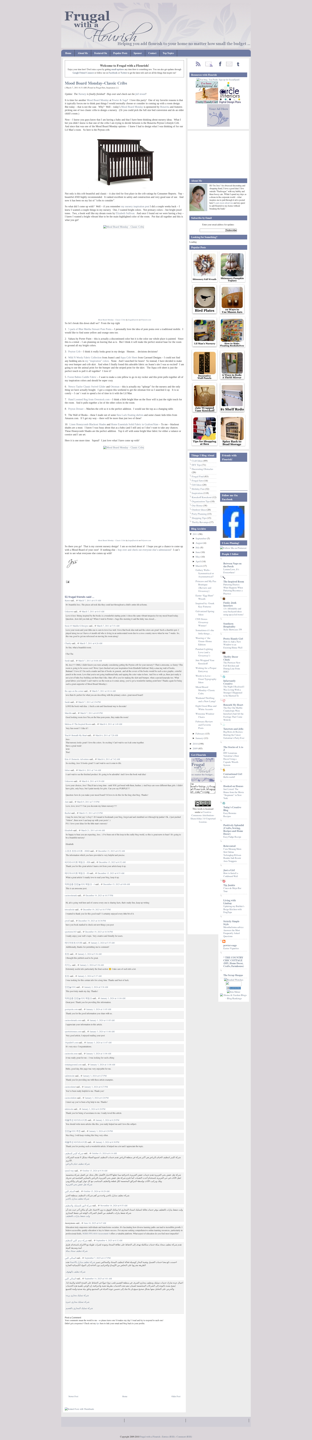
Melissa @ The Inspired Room (78, 724)
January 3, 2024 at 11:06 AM (102, 1031)
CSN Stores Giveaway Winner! (202, 622)
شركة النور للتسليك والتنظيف (78, 1205)
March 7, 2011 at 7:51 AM (108, 625)
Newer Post (73, 1396)
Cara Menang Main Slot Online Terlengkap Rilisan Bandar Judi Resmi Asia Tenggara (232, 855)
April (199, 561)
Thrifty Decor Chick (230, 658)
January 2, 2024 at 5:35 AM (102, 942)
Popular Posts (120, 53)
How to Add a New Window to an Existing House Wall (232, 644)
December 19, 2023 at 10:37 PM (99, 895)
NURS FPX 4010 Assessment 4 (96, 1233)
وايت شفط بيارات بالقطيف (78, 1216)
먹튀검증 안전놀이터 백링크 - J (80, 884)
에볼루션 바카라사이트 (76, 1120)
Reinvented (229, 846)
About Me (83, 53)
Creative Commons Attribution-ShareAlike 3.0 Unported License (203, 816)
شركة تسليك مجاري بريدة (77, 1295)
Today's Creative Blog (232, 808)
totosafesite (69, 909)
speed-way (69, 1170)
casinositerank (71, 895)
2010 (195, 743)
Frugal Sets (100, 87)
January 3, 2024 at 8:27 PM (95, 1075)
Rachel (68, 813)
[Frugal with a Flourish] (233, 537)
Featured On (100, 53)
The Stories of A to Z (233, 748)
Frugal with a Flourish (150, 1436)
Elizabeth (69, 830)
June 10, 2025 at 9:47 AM (95, 1223)
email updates (117, 69)
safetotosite (69, 1075)
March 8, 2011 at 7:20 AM (107, 735)
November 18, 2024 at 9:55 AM (113, 1205)
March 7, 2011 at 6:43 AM (93, 611)
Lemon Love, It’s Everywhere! (231, 571)
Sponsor (138, 53)
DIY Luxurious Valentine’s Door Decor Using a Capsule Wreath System (231, 759)
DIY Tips (197, 464)
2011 (195, 534)
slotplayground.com (73, 1064)
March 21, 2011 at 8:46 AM (93, 830)
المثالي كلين (70, 1258)
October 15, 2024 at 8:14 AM (104, 1153)
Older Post (175, 1396)
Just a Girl (229, 870)
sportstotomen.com (73, 1031)
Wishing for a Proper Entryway (206, 669)
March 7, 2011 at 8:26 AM (91, 643)
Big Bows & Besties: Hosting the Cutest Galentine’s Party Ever (233, 734)
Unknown (69, 611)
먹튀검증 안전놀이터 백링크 (78, 998)
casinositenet (70, 1086)
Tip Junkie (229, 885)
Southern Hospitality (229, 625)
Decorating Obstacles (202, 469)
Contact (152, 53)
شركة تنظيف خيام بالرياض (78, 1163)
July (198, 547)
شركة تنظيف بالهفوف (75, 1271)
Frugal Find (198, 476)
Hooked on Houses (233, 786)
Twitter (123, 73)
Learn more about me (223, 202)
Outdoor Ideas (199, 509)
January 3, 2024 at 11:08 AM (98, 1053)
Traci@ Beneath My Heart (76, 735)
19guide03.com (71, 1042)
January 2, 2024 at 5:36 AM (89, 954)
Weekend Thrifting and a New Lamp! (206, 699)
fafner (67, 770)
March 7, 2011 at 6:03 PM (91, 713)
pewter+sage (230, 945)
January (200, 738)
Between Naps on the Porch (232, 565)
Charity (68, 643)
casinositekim (70, 1097)
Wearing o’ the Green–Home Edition (204, 641)
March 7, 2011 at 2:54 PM (89, 702)
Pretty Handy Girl (233, 638)
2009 (195, 748)
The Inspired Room (233, 581)
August (199, 543)
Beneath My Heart (233, 705)
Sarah (67, 660)
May (198, 556)
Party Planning (199, 513)
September (201, 538)
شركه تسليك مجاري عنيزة (77, 1301)
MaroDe (68, 713)
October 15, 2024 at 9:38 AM (95, 1170)
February (200, 733)
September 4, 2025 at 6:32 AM (109, 1240)
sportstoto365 (71, 931)
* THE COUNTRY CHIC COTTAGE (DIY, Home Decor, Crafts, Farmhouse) (233, 962)
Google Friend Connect (83, 73)
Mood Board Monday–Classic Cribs (96, 83)
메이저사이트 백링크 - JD (77, 873)
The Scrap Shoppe (233, 975)
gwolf (67, 920)
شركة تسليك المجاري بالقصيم (79, 1308)
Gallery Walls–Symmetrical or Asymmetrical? (205, 573)
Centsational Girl (232, 774)
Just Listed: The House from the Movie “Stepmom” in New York (233, 793)
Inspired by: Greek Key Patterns (205, 605)
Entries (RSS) (168, 1436)
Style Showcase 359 (232, 629)
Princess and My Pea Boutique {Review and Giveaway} (206, 586)
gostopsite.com (71, 1009)
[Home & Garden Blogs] (233, 988)
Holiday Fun (198, 488)
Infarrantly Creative (229, 682)
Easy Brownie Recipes (229, 814)
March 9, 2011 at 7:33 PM (88, 801)
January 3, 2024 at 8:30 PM (107, 1142)
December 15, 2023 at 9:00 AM (116, 884)
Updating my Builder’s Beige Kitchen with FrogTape (233, 909)
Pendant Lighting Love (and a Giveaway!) (204, 652)
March (199, 565)
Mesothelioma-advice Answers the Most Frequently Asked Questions (233, 931)
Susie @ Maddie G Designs (76, 625)
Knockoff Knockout (202, 497)
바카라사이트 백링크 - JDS (77, 862)
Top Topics (168, 53)
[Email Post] (67, 581)
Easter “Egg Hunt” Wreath (205, 597)
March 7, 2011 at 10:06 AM (90, 660)
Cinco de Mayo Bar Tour (232, 889)
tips (97, 1323)
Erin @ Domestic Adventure (77, 759)
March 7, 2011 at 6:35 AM (90, 600)
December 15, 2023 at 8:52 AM (111, 851)
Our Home (197, 505)
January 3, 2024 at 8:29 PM (107, 1120)
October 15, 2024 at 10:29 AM (96, 1191)
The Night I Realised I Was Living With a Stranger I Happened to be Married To (233, 691)
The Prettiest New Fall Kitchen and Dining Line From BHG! (231, 667)
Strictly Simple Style (231, 923)
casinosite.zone (71, 1053)
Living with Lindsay (229, 902)
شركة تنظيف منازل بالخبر (77, 1198)
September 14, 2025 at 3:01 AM (98, 1278)
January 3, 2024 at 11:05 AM (98, 1009)
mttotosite (69, 1109)
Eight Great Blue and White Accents (206, 707)
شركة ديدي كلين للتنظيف (76, 1240)
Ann (66, 801)
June (198, 552)
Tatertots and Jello (233, 729)
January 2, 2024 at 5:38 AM (96, 987)
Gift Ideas (197, 484)
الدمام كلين (70, 1191)
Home (68, 53)
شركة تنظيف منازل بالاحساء (82, 1262)
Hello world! (229, 777)
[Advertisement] (107, 1386)
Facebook (113, 73)
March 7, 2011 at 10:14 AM (104, 691)
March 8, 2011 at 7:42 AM (109, 759)
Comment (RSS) (184, 1436)
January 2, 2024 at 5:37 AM (89, 976)
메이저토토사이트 (73, 942)
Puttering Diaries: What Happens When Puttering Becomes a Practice (233, 589)
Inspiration (110, 87)
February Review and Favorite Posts (204, 725)
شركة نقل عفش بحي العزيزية (79, 1184)
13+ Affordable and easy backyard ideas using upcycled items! (233, 611)
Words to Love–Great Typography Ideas (206, 679)
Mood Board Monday (98, 100)
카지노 (68, 965)
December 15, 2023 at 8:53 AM (111, 873)
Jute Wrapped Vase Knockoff (205, 662)
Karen (67, 600)
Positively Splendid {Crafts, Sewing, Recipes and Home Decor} (233, 829)
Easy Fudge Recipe (232, 836)
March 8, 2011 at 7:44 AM (90, 770)
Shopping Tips (199, 518)
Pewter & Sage (119, 100)
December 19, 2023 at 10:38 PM (92, 920)
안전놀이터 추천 (73, 1131)
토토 (67, 954)
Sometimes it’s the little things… (205, 632)
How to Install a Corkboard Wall (230, 874)
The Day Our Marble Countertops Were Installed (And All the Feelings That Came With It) (233, 713)
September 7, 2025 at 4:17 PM (97, 1258)
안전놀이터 (70, 987)
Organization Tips (201, 501)
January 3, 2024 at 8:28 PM (97, 1097)
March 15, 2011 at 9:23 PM (91, 813)
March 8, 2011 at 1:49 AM (111, 724)
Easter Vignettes (231, 948)
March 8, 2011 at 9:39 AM (93, 781)
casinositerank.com (73, 1020)
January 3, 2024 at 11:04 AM (113, 998)
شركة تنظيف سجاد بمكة (77, 1251)
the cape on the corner (74, 691)
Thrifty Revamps (200, 522)
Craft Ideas (197, 460)
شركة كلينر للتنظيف (74, 1153)
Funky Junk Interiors (230, 604)
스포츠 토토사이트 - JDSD (77, 851)
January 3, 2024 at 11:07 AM (99, 1042)
